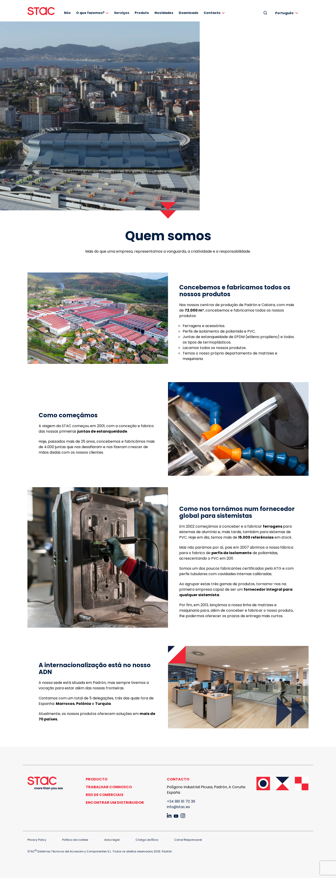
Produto (142, 13)
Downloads (188, 13)
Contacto (212, 13)
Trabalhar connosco (109, 787)
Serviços (121, 13)
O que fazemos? (90, 13)
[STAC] (41, 11)
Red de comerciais (104, 794)
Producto (96, 779)
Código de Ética (147, 840)
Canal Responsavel (188, 840)
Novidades (164, 13)
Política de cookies (75, 840)
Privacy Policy (36, 840)
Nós (67, 13)
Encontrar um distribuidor (115, 802)
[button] (287, 13)
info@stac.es (178, 806)
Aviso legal (112, 840)
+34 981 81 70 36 (181, 801)
